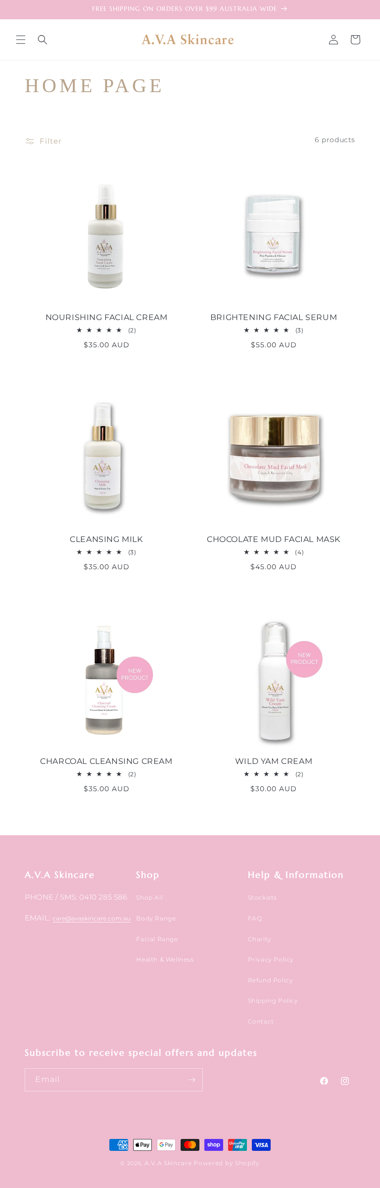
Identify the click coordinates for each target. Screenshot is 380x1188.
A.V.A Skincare (168, 1163)
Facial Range (157, 939)
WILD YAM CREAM (273, 761)
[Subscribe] (191, 1079)
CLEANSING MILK (106, 539)
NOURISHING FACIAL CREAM (107, 317)
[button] (21, 40)
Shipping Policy (273, 1000)
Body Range (156, 918)
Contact (261, 1021)
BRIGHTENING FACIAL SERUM (273, 317)
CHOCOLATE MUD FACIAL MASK (273, 539)
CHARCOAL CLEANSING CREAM (106, 761)
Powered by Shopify (226, 1163)
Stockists (262, 897)
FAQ (255, 918)
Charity (260, 939)
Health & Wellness (164, 959)
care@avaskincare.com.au (91, 918)
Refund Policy (270, 980)
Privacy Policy (271, 959)
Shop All (149, 897)
